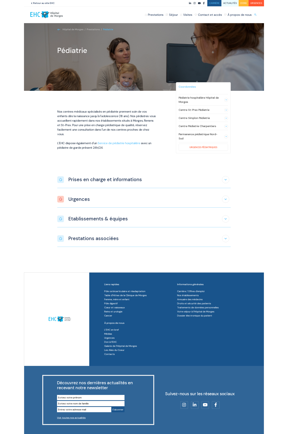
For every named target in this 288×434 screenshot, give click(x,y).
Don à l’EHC (110, 342)
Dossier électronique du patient (194, 315)
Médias (108, 333)
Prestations (93, 29)
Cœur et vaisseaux (114, 307)
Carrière (214, 3)
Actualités (230, 3)
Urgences (256, 3)
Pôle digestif (111, 303)
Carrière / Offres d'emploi (190, 291)
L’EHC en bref (111, 329)
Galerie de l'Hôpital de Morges (120, 346)
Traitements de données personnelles (198, 307)
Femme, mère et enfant (116, 299)
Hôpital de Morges (73, 29)
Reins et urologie (113, 311)
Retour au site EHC (42, 3)
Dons (243, 3)
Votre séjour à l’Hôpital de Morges (195, 311)
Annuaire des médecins (190, 299)
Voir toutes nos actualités (71, 417)
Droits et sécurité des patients (194, 303)
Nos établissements (188, 295)
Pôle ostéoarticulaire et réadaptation (124, 291)
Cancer (108, 315)
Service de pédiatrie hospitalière (119, 143)
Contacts (109, 354)
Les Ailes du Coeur (114, 350)
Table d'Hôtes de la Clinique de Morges (125, 295)
